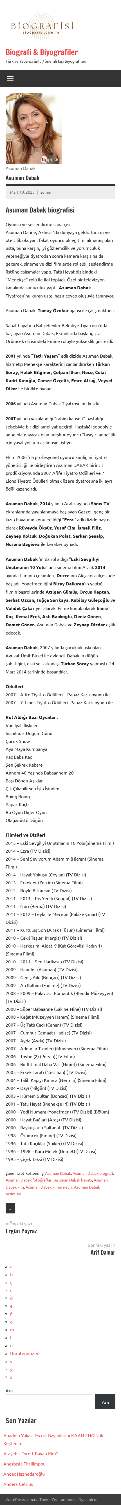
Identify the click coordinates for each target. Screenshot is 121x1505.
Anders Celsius (18, 1484)
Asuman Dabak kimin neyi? (49, 1186)
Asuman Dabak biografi (93, 1173)
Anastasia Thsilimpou (24, 1463)
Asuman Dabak (58, 1173)
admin (45, 191)
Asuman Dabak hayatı (73, 1179)
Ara (9, 1390)
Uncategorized (24, 1353)
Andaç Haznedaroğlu (24, 1473)
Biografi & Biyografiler (42, 52)
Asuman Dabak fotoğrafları (29, 1179)
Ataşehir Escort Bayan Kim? (30, 1453)
